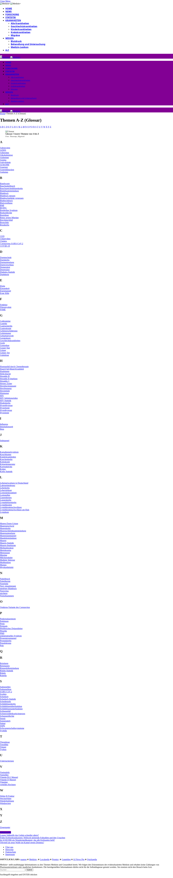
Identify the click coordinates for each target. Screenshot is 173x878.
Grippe (3, 350)
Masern (3, 540)
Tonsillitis (4, 744)
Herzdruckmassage (8, 386)
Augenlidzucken (7, 169)
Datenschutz (10, 852)
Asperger (4, 167)
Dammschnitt (5, 257)
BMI (2, 205)
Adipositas (4, 152)
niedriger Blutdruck (8, 588)
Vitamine (4, 782)
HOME (8, 8)
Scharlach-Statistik (8, 699)
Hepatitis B (5, 376)
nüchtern (3, 593)
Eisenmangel (5, 291)
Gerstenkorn (5, 338)
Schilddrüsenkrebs (8, 704)
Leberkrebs (5, 488)
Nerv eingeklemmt (8, 586)
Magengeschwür (7, 526)
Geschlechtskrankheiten (24, 26)
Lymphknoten (6, 505)
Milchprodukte (6, 557)
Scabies (3, 694)
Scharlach (4, 696)
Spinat (2, 723)
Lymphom (4, 512)
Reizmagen (5, 666)
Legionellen (5, 495)
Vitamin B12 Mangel (9, 777)
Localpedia (44, 859)
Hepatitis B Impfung (8, 379)
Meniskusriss (5, 550)
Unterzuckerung (7, 761)
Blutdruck (16, 41)
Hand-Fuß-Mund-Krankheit (12, 369)
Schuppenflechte (7, 716)
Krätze (3, 469)
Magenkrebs (5, 528)
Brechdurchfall (6, 220)
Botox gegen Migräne (9, 217)
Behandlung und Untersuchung (28, 44)
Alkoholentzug (6, 155)
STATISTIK (10, 17)
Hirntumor (4, 393)
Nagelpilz (4, 583)
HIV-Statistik (5, 400)
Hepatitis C (5, 381)
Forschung (5, 832)
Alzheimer (4, 157)
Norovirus (4, 591)
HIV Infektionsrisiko (9, 398)
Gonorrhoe (4, 345)
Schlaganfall (5, 711)
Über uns (9, 847)
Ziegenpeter (5, 827)
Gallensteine (5, 321)
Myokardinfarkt (6, 567)
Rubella (3, 675)
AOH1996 (4, 165)
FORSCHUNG (12, 14)
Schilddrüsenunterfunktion (11, 709)
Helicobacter (5, 374)
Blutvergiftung (6, 203)
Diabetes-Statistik (7, 272)
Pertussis (3, 626)
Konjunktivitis (6, 466)
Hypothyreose (6, 410)
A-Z (7, 50)
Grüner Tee (5, 353)
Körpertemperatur (7, 464)
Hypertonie (5, 408)
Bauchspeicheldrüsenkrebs (11, 188)
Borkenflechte (6, 213)
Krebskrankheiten (20, 32)
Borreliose (4, 215)
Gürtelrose (4, 355)
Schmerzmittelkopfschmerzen (12, 713)
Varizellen (4, 775)
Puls (2, 645)
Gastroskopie (5, 328)
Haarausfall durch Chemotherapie (14, 366)
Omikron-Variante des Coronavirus (15, 607)
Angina (3, 160)
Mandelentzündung (8, 538)
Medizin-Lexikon (20, 47)
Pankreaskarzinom (8, 619)
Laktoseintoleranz (7, 485)
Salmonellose (5, 689)
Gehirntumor (5, 333)
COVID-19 (5, 246)
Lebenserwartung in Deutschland (14, 483)
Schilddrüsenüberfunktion (11, 706)
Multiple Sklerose (7, 560)
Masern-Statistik (7, 543)
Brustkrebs (4, 225)
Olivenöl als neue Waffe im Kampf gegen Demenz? (22, 842)
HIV (2, 396)
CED (2, 236)
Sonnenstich (5, 721)
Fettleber (3, 305)
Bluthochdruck (6, 200)
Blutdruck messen (7, 196)
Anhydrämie (5, 162)
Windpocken (5, 803)
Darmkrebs (4, 260)
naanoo (23, 859)
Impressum (10, 854)
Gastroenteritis (6, 326)
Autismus (4, 172)
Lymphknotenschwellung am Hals (14, 510)
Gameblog (66, 859)
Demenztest (5, 267)
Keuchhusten (5, 454)
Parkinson (4, 621)
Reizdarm (4, 663)
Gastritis (3, 323)
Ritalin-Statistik (6, 671)
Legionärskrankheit (8, 493)
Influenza (4, 424)
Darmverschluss (7, 265)
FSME (3, 309)
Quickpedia (92, 859)
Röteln (3, 673)
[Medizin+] (10, 57)
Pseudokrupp (5, 643)
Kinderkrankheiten (21, 29)
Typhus (3, 749)
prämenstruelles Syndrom (11, 636)
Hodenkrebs (5, 403)
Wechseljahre (5, 798)
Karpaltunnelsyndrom (9, 452)
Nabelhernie (5, 581)
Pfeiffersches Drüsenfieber (11, 628)
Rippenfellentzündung (9, 668)
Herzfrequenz (6, 388)
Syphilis (3, 731)
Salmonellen (5, 687)
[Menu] (1, 55)
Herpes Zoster (6, 383)
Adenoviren (5, 148)
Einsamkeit (4, 288)
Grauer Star (5, 348)
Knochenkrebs (6, 459)
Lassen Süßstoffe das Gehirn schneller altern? (19, 835)
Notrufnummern (7, 596)
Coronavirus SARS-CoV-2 (11, 243)
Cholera (3, 241)
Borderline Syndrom (8, 210)
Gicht (2, 343)
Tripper (3, 747)
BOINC (3, 208)
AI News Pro (78, 859)
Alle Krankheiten (20, 23)
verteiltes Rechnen (8, 784)
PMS (2, 633)
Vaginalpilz (5, 772)
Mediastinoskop (7, 548)
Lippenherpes (6, 497)
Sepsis (2, 718)
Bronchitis (4, 222)
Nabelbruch (5, 579)
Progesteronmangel (8, 638)
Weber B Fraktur (7, 796)
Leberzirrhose (6, 490)
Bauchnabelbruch (7, 186)
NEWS (8, 11)
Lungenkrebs (5, 500)
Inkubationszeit (6, 426)
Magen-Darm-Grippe (9, 523)
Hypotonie (4, 413)
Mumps (3, 565)
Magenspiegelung (7, 533)
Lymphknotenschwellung (11, 507)
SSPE (2, 726)
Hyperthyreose (6, 405)
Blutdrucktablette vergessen (12, 198)
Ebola (2, 286)
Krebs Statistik (6, 471)
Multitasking (5, 562)
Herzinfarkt (5, 391)
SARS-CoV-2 (6, 692)
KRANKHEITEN (13, 20)
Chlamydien (5, 239)
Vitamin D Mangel (8, 780)
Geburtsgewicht (7, 336)
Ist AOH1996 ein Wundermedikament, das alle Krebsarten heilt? (27, 840)
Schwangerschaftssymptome (12, 728)
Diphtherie (4, 274)
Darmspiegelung (7, 262)
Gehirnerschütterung (8, 331)
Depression (5, 269)
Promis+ (55, 859)
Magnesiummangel (8, 536)
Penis (2, 623)
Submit (29, 870)
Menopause (5, 553)
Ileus (2, 429)
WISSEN (9, 38)
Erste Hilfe (4, 293)
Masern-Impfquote (8, 545)
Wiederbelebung (7, 801)
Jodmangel (4, 440)
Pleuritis (3, 631)
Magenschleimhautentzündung (13, 531)
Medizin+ (33, 859)
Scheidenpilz (5, 701)
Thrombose (5, 742)
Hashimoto (4, 371)
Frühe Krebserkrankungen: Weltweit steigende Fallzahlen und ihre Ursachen (32, 838)
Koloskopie (5, 462)
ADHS (3, 150)
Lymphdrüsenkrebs (8, 502)
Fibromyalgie (5, 307)
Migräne (15, 35)
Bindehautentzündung (9, 191)
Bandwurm (5, 183)
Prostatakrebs (5, 641)
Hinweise (9, 849)
